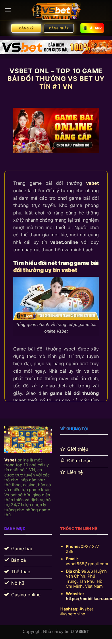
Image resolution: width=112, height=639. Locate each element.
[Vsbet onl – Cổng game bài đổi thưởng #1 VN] (56, 10)
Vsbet (10, 459)
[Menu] (7, 10)
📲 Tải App (92, 28)
